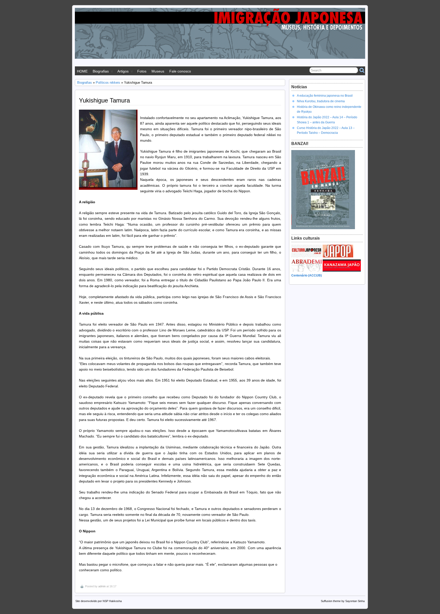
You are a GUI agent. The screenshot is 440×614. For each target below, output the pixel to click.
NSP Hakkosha (112, 601)
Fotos (141, 71)
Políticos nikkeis (108, 82)
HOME (82, 71)
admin (102, 586)
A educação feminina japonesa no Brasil (325, 95)
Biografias (101, 71)
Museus (158, 71)
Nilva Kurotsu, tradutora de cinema (321, 101)
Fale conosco (180, 71)
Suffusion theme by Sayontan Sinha (343, 601)
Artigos (123, 71)
